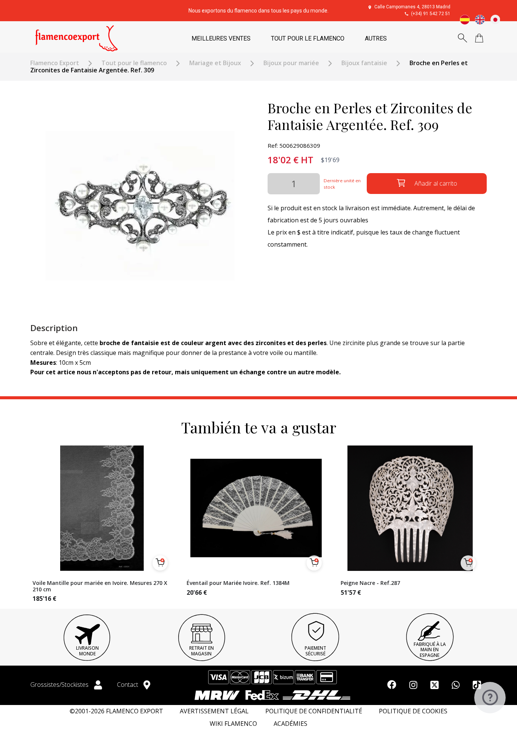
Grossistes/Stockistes (60, 684)
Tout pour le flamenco (134, 63)
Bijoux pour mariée (291, 63)
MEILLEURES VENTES (221, 38)
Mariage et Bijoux (215, 63)
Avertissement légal (214, 711)
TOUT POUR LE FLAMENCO (307, 38)
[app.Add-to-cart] (160, 563)
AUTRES (376, 38)
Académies (290, 723)
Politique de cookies (413, 711)
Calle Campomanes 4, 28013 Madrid (412, 6)
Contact (128, 684)
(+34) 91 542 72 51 (430, 13)
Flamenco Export (54, 63)
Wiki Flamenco (233, 723)
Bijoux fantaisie (364, 63)
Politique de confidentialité (313, 711)
